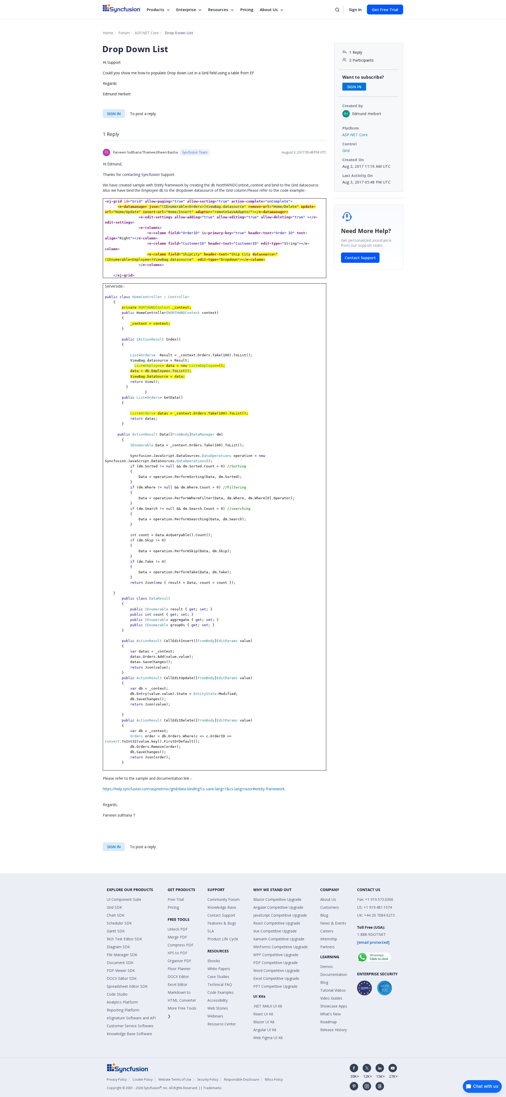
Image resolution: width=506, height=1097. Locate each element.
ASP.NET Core (147, 32)
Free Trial (176, 899)
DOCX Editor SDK (122, 978)
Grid (346, 150)
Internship (328, 938)
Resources (218, 9)
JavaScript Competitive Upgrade (280, 915)
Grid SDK (114, 907)
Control (349, 143)
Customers (329, 907)
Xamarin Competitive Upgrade (278, 938)
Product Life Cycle (222, 938)
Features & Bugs (221, 923)
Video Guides (331, 998)
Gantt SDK (116, 930)
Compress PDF (180, 944)
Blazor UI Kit (264, 1021)
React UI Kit (263, 1013)
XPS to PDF (177, 952)
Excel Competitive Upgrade (276, 978)
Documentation (333, 974)
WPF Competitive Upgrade (275, 954)
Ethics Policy (274, 1079)
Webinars (215, 1016)
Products (155, 9)
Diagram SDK (118, 946)
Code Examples (220, 992)
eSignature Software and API (131, 1017)
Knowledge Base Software (129, 1033)
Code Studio (117, 994)
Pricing (247, 9)
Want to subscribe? (363, 77)
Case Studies (218, 976)
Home (108, 32)
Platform (350, 128)
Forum (124, 32)
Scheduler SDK (119, 923)
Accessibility (217, 1000)
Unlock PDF (178, 929)
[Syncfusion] (128, 1067)
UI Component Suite (124, 899)
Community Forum (223, 899)
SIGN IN (114, 113)
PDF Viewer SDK (121, 970)
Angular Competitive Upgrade (278, 907)
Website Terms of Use (174, 1079)
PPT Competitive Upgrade (275, 986)
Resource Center (221, 1023)
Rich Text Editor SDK (124, 938)
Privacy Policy (117, 1079)
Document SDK (120, 962)
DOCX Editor (178, 976)
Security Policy (207, 1079)
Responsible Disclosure (241, 1079)
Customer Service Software (130, 1025)
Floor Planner (179, 968)
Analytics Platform (122, 1002)
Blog (324, 915)
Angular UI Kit (264, 1029)
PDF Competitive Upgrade (275, 962)
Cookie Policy (143, 1079)
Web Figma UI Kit (268, 1037)
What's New (330, 1013)
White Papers (218, 968)
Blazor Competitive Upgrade (277, 899)
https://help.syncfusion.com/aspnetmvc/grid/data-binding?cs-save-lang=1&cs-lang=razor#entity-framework (194, 788)
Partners (327, 946)
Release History (333, 1029)
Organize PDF (179, 960)
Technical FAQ (219, 984)
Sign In (355, 9)
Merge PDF (177, 937)
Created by (352, 105)
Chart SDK (115, 915)
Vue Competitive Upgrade (275, 930)
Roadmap (328, 1021)
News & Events (333, 923)
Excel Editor (177, 984)
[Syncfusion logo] (122, 8)
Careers (326, 930)
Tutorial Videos (333, 990)
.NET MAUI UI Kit (267, 1006)
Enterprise (186, 9)
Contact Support (360, 257)
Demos (326, 966)
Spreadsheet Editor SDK (127, 986)
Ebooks (213, 960)
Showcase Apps (333, 1006)
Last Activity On (357, 175)
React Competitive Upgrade (276, 923)
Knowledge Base (221, 907)
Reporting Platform (123, 1009)
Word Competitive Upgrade (276, 970)
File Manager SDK (122, 954)
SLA (210, 930)
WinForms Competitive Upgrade (280, 946)
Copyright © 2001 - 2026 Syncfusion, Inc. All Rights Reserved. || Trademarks (164, 1088)
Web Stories (217, 1008)
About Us (269, 9)
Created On (353, 159)
